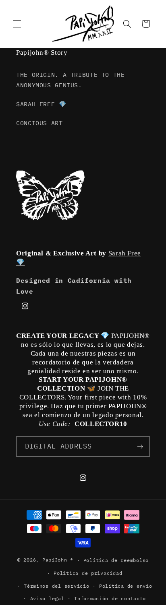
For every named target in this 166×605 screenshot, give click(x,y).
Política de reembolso (116, 560)
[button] (17, 23)
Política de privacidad (88, 573)
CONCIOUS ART (39, 123)
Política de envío (125, 586)
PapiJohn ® (57, 560)
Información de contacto (110, 598)
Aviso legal (47, 598)
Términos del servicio (56, 586)
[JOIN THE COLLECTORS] (140, 446)
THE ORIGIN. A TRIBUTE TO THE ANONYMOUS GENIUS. (70, 80)
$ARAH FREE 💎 (41, 104)
